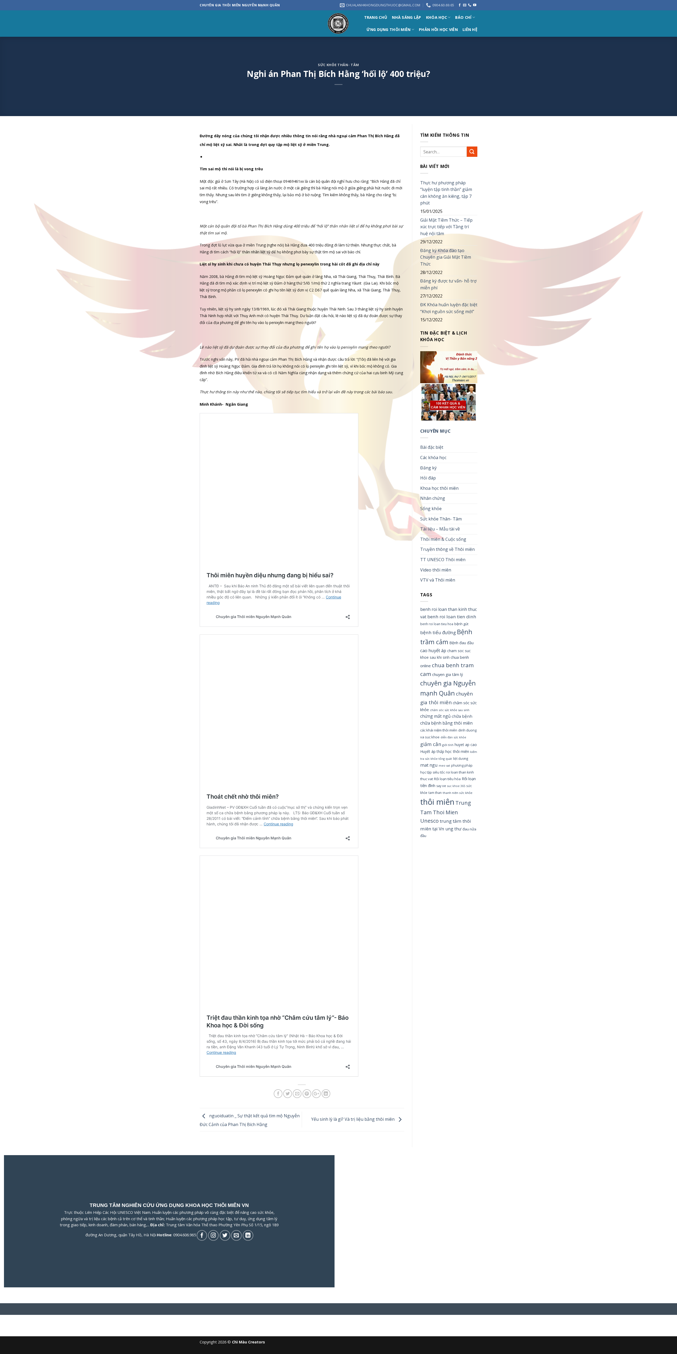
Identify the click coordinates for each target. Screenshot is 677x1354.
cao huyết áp (433, 650)
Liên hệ (470, 29)
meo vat (444, 765)
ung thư (453, 829)
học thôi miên (457, 751)
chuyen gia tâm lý (447, 674)
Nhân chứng (432, 498)
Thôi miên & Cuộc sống (443, 539)
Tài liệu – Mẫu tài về (440, 529)
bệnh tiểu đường (438, 632)
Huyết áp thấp (432, 751)
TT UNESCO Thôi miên (442, 559)
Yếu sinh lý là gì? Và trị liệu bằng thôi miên (353, 1119)
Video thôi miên (435, 570)
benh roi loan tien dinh (451, 617)
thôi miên (437, 802)
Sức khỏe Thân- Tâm (338, 64)
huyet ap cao (466, 744)
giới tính (448, 745)
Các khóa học (433, 457)
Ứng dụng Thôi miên (388, 29)
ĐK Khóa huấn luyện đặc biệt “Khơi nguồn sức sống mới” (448, 308)
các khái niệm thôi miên (438, 730)
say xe (441, 786)
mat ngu (429, 765)
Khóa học (436, 17)
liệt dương (460, 758)
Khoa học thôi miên (439, 488)
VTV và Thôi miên (437, 580)
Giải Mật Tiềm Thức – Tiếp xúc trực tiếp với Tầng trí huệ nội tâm (446, 226)
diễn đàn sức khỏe (453, 737)
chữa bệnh (462, 716)
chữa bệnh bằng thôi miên (446, 723)
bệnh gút (461, 623)
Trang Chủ (375, 17)
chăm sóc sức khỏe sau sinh (449, 710)
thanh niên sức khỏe (457, 793)
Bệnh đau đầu (461, 642)
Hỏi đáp (428, 478)
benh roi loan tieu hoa (436, 624)
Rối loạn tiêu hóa (447, 778)
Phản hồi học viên (438, 29)
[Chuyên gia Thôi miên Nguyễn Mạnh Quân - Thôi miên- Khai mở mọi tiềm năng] (338, 23)
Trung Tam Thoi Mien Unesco (445, 811)
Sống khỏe (431, 508)
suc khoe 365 (456, 786)
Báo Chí (463, 17)
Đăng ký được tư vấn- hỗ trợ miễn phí (448, 284)
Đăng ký (428, 468)
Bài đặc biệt (431, 447)
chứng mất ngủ (435, 716)
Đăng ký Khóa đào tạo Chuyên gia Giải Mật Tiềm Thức (445, 257)
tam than (435, 792)
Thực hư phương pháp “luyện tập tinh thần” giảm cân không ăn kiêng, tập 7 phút (446, 193)
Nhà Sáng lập (406, 17)
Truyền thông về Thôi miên (447, 549)
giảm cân (430, 744)
